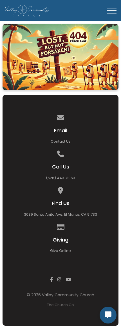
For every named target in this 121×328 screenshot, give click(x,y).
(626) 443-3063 (60, 178)
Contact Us (61, 141)
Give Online (60, 250)
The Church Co (60, 305)
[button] (111, 10)
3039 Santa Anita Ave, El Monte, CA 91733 (60, 214)
